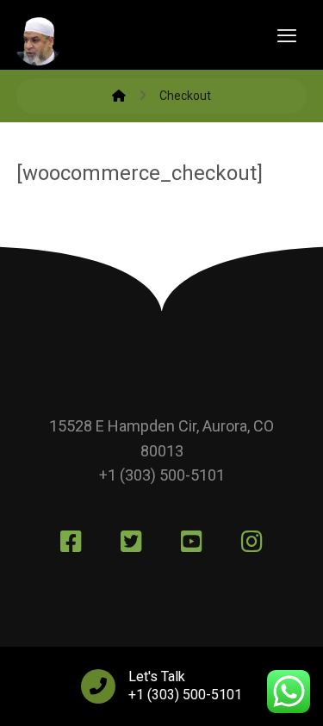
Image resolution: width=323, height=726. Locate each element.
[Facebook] (71, 541)
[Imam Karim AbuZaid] (119, 95)
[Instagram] (252, 541)
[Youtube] (192, 541)
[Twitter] (131, 541)
